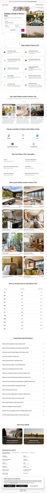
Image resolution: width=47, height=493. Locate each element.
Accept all (10, 485)
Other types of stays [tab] (16, 452)
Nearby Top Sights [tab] (24, 452)
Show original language (32, 1)
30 (19, 43)
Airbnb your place (39, 4)
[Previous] (21, 101)
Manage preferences (34, 485)
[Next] (25, 101)
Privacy (21, 491)
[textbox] (9, 26)
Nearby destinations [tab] (6, 452)
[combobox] (14, 22)
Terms (25, 491)
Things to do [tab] (32, 452)
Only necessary (22, 485)
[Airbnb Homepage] (5, 5)
